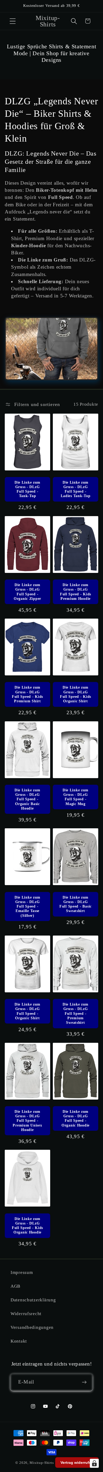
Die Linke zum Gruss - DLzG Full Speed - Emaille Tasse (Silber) (27, 906)
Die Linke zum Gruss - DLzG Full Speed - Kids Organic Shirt (75, 694)
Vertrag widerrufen (76, 1462)
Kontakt (19, 1341)
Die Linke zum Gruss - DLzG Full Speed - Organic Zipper (27, 592)
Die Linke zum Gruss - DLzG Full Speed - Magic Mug (75, 797)
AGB (15, 1286)
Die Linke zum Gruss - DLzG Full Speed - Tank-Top (27, 489)
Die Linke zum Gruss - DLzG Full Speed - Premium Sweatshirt (75, 1013)
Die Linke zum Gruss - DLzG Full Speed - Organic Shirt (27, 1011)
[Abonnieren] (84, 1382)
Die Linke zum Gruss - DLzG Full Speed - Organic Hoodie (76, 1118)
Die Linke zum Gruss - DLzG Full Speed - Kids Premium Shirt (27, 694)
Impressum (22, 1272)
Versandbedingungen (32, 1327)
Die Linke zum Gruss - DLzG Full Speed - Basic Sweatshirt (75, 904)
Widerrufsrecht (26, 1313)
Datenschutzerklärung (33, 1299)
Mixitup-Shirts (42, 1463)
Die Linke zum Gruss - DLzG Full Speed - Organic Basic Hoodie (27, 799)
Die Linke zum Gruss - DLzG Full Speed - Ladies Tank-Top (76, 489)
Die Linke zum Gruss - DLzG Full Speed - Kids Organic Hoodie (27, 1226)
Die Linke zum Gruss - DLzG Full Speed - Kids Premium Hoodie (75, 592)
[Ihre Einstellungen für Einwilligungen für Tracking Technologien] (94, 1463)
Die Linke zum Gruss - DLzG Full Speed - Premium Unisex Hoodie (27, 1120)
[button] (13, 21)
